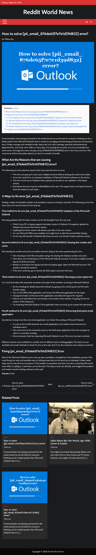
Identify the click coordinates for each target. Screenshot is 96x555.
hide (15, 108)
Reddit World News (48, 12)
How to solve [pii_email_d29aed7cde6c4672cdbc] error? (21, 512)
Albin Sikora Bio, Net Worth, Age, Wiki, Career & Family (70, 442)
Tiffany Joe (9, 39)
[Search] (91, 22)
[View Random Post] (86, 22)
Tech (13, 373)
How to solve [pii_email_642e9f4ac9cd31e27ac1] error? (24, 442)
